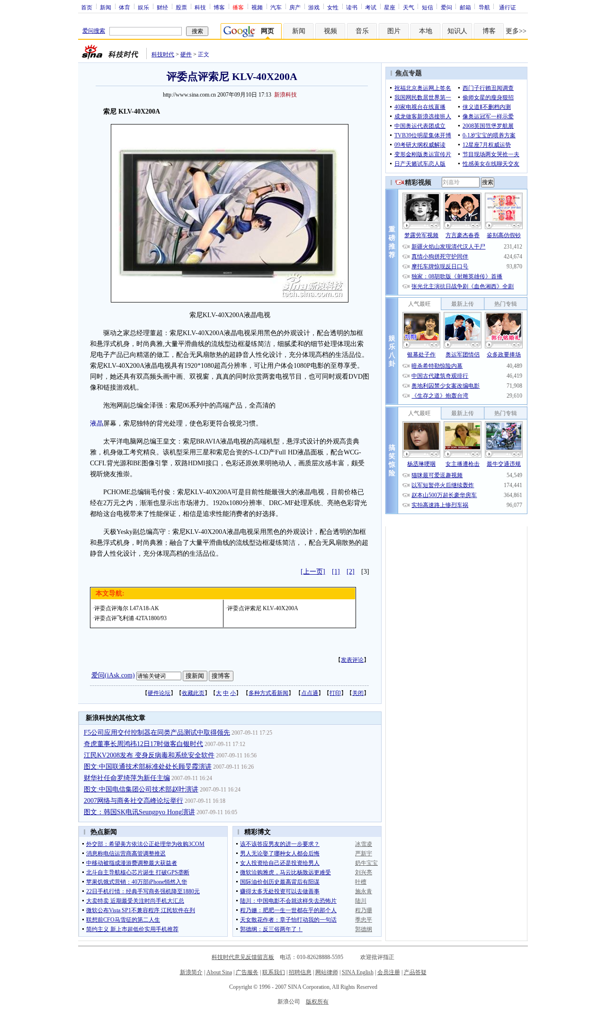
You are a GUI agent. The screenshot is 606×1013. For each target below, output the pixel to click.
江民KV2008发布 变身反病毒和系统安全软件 (149, 755)
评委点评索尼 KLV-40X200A (262, 608)
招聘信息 (300, 972)
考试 (370, 7)
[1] (336, 571)
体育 (124, 7)
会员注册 (388, 972)
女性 (333, 7)
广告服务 (247, 972)
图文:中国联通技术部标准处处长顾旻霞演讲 (148, 766)
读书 (351, 7)
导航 (484, 7)
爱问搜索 (93, 30)
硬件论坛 (159, 693)
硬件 (186, 54)
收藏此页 (193, 693)
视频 (257, 7)
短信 (427, 7)
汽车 (276, 7)
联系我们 (273, 972)
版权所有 (317, 1001)
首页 (86, 7)
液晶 (96, 423)
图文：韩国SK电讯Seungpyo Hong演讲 (139, 812)
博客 (219, 7)
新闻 (105, 7)
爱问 (446, 7)
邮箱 (465, 7)
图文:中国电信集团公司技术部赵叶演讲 (141, 789)
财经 (162, 7)
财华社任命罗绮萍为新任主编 (127, 778)
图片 (394, 31)
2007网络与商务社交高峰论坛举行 (133, 800)
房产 (295, 7)
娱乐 (143, 7)
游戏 (314, 7)
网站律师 (326, 972)
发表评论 (352, 660)
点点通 (309, 693)
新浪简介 (191, 972)
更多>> (516, 31)
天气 (408, 7)
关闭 (358, 693)
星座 (389, 7)
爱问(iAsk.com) (113, 675)
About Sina (219, 972)
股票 (181, 7)
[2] (351, 571)
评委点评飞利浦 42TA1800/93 (130, 618)
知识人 (457, 31)
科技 (200, 7)
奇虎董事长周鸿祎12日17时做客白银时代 (143, 743)
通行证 (507, 7)
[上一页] (313, 571)
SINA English (358, 972)
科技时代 (163, 54)
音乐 (362, 31)
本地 (425, 31)
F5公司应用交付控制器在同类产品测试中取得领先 (157, 732)
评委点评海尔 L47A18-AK (126, 608)
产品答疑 (415, 972)
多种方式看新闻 (268, 693)
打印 (335, 693)
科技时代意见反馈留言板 (243, 957)
